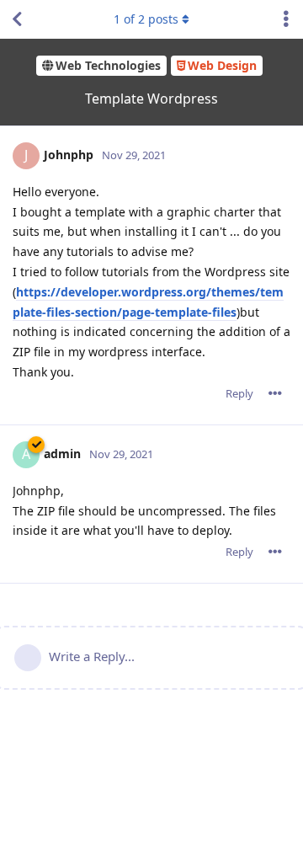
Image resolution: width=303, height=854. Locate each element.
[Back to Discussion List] (17, 19)
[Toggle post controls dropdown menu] (275, 393)
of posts (146, 19)
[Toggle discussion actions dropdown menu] (286, 19)
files (224, 312)
